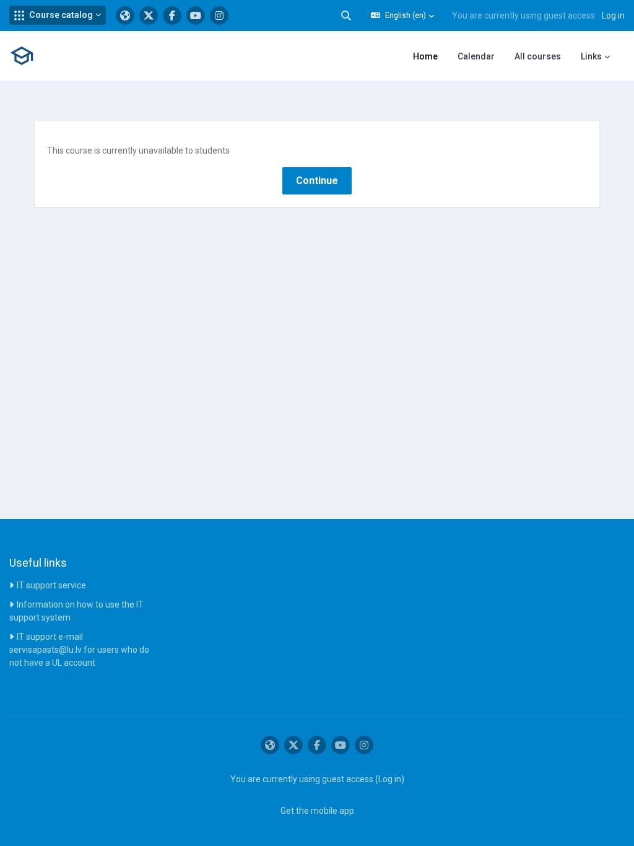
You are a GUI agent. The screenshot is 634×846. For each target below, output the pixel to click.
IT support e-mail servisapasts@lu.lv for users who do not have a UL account (79, 650)
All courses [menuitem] (538, 56)
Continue (317, 180)
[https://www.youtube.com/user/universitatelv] (195, 15)
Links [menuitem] (591, 56)
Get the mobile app (317, 811)
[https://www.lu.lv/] (125, 15)
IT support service (51, 585)
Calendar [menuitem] (476, 56)
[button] (57, 15)
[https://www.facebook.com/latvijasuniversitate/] (172, 15)
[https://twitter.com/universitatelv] (148, 15)
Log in (613, 15)
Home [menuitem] (425, 56)
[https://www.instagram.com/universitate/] (219, 15)
